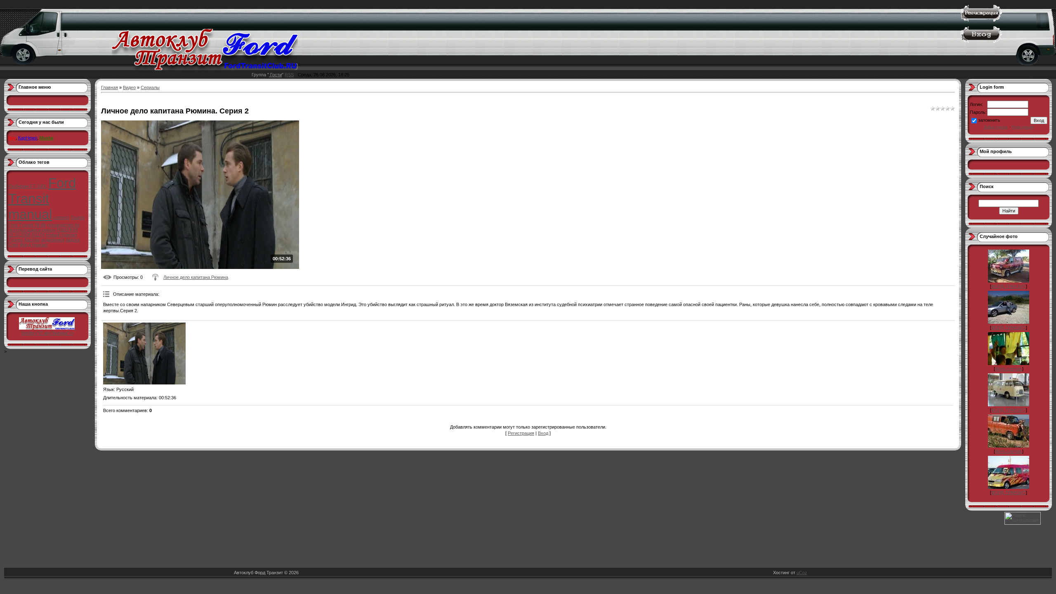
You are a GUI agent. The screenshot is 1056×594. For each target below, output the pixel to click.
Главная (109, 87)
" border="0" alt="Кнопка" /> (48, 330)
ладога (73, 239)
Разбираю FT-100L (27, 186)
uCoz (802, 572)
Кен (12, 137)
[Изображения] (144, 353)
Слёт (13, 244)
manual (30, 214)
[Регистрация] (981, 19)
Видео (129, 87)
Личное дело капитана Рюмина (195, 277)
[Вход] (981, 41)
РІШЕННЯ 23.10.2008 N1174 (43, 232)
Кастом (32, 239)
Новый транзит (61, 234)
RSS (289, 74)
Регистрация (521, 433)
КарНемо (27, 137)
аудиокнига (52, 239)
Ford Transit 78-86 (27, 224)
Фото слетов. (1008, 368)
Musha (46, 137)
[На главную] (205, 68)
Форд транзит (34, 244)
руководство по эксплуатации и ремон (44, 227)
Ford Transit (42, 190)
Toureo (78, 217)
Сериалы (150, 87)
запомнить (989, 120)
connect (61, 217)
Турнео (15, 239)
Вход (543, 433)
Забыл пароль (996, 127)
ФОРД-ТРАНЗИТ (1008, 286)
